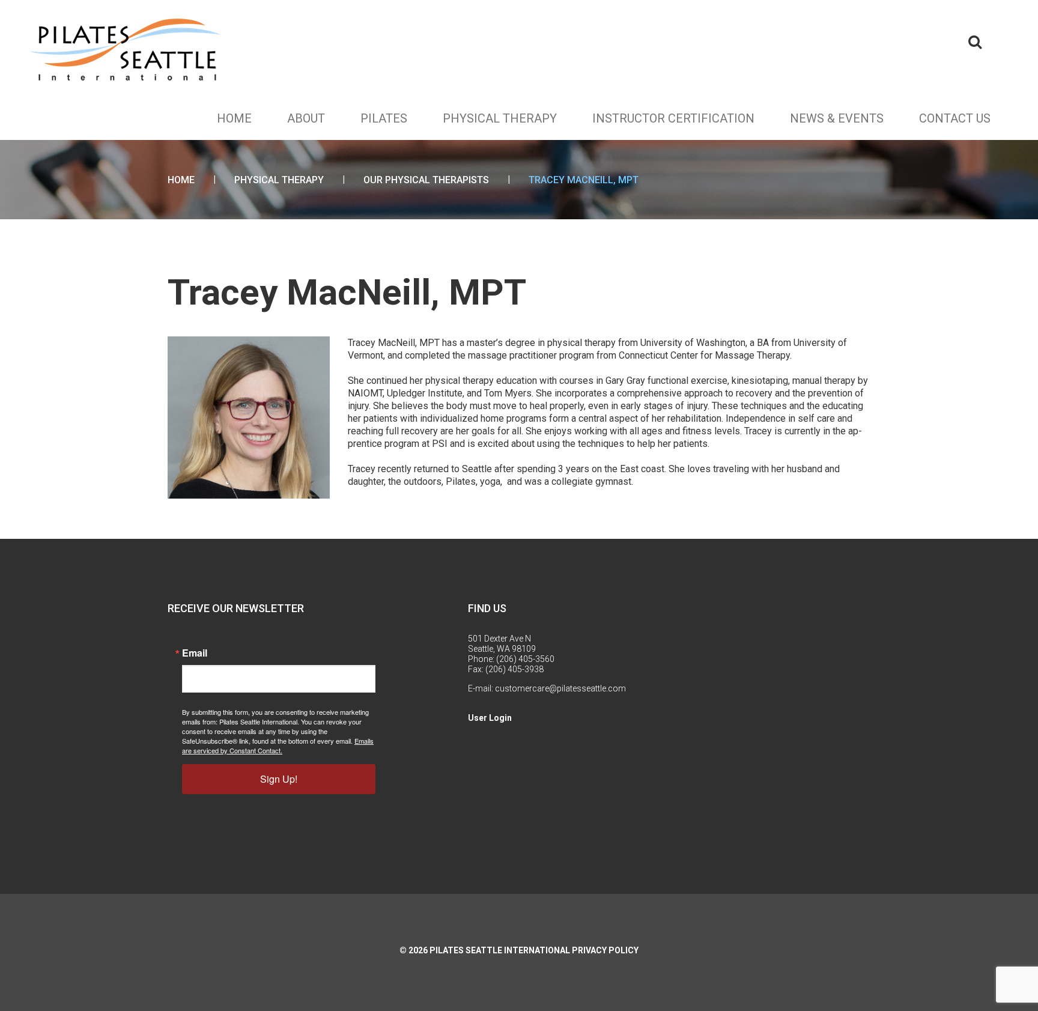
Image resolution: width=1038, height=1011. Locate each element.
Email (194, 653)
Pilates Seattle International (499, 950)
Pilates (383, 118)
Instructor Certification (673, 118)
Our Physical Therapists (426, 180)
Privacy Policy (605, 950)
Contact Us (955, 118)
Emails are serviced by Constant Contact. (278, 745)
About (306, 118)
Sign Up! (278, 779)
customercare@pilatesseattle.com (560, 688)
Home (234, 118)
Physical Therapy (500, 118)
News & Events (837, 118)
